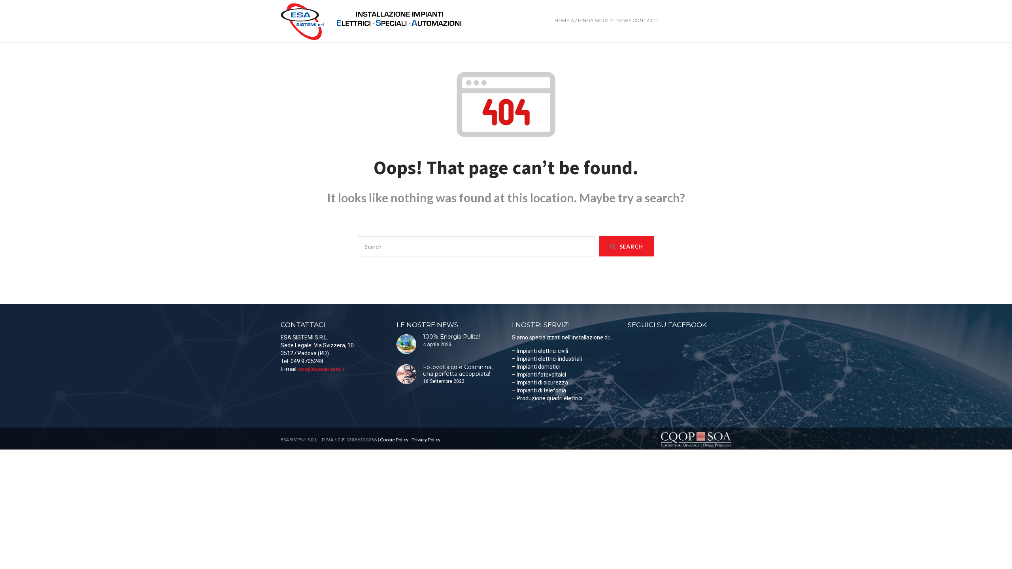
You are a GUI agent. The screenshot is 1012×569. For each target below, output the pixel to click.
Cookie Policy (394, 440)
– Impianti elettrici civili (540, 351)
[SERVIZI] (605, 9)
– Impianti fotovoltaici (539, 374)
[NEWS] (624, 9)
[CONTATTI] (645, 9)
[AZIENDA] (582, 9)
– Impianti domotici (536, 367)
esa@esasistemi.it (322, 369)
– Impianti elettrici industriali (547, 359)
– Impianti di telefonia (539, 390)
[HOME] (562, 9)
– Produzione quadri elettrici (547, 398)
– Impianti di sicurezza (540, 382)
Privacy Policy (426, 440)
